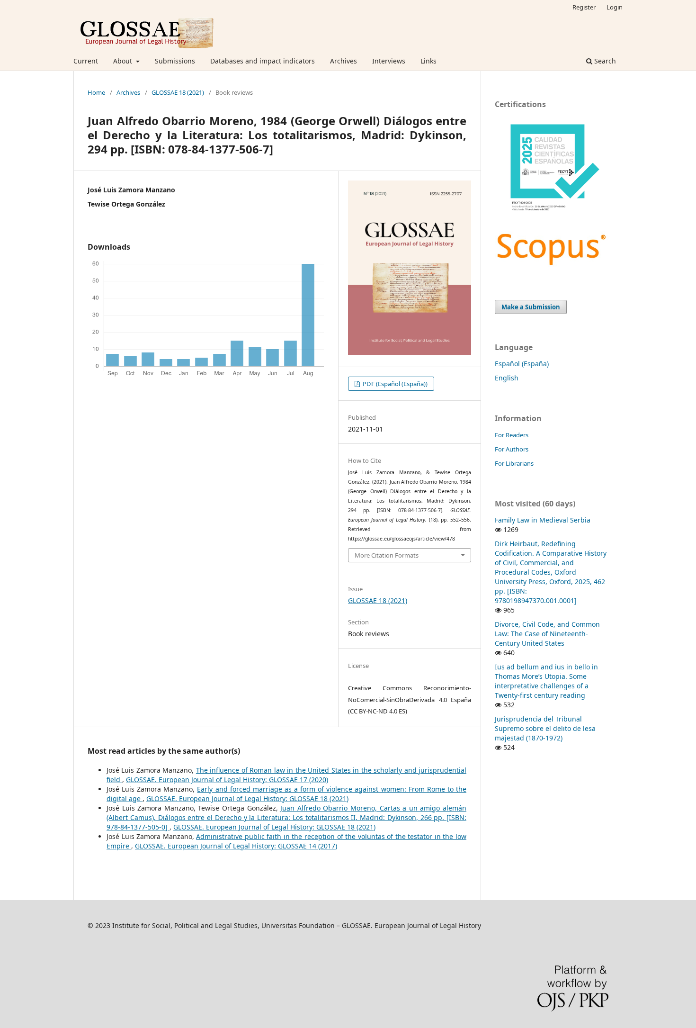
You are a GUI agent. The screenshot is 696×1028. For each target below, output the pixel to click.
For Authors (511, 449)
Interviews (388, 60)
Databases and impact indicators (262, 60)
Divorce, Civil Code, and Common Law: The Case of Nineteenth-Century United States (547, 634)
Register (584, 7)
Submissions (175, 60)
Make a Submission (530, 307)
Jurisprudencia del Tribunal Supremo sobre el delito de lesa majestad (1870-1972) (545, 728)
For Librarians (514, 463)
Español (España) (522, 363)
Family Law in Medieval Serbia (542, 519)
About (123, 60)
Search (604, 60)
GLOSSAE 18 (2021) (178, 92)
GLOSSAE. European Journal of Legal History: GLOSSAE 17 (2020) (227, 779)
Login (615, 7)
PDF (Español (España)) (394, 383)
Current (85, 60)
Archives (343, 60)
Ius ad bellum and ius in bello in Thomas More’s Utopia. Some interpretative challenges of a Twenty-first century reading (546, 681)
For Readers (511, 435)
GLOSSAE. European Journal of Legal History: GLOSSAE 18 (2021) (247, 798)
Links (428, 60)
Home (96, 92)
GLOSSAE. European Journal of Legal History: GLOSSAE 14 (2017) (236, 845)
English (506, 377)
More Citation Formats (387, 555)
